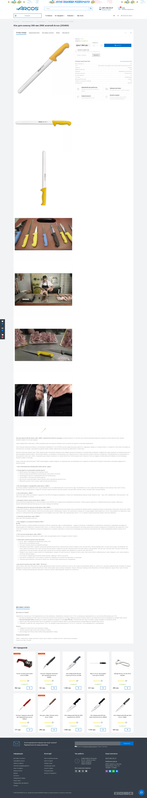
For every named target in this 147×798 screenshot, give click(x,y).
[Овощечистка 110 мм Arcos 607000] (122, 663)
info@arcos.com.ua (111, 761)
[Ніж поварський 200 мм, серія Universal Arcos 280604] (98, 705)
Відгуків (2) (65, 33)
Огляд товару (21, 33)
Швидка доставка (115, 88)
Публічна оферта (18, 763)
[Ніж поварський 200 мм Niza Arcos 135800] (122, 705)
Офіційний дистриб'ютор (89, 87)
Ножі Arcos (16, 21)
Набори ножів (48, 763)
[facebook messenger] (117, 771)
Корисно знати (18, 771)
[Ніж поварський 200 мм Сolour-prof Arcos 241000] (73, 663)
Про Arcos (80, 15)
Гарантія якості (86, 96)
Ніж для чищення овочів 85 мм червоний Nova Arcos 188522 (24, 717)
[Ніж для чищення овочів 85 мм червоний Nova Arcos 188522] (24, 705)
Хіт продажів (59, 15)
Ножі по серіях (48, 761)
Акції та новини (18, 768)
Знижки (16, 785)
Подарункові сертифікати (21, 783)
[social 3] (83, 771)
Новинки (70, 15)
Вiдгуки (16, 773)
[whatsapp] (113, 771)
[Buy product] (29, 688)
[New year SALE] (73, 1)
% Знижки (49, 15)
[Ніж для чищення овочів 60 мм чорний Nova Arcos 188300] (49, 663)
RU (118, 15)
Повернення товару (19, 778)
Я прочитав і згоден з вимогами (92, 746)
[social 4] (86, 771)
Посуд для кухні (48, 771)
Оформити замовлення (127, 9)
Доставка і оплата (48, 33)
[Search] (91, 8)
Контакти (16, 775)
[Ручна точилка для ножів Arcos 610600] (24, 663)
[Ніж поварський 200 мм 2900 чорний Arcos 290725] (73, 705)
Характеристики (34, 33)
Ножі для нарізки (41, 21)
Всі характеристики (126, 61)
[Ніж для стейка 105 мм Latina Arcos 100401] (49, 705)
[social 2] (79, 771)
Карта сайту (17, 780)
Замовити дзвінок (106, 9)
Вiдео (58, 33)
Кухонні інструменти (50, 773)
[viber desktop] (106, 771)
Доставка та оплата (19, 758)
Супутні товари (48, 768)
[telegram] (110, 771)
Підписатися (127, 743)
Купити (96, 55)
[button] (107, 8)
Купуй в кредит (115, 95)
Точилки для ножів (49, 766)
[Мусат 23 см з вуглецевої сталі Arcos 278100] (98, 663)
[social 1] (76, 771)
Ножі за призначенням (28, 21)
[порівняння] (130, 32)
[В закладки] (125, 32)
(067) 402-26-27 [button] (110, 758)
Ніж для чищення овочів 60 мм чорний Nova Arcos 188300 (49, 675)
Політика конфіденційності (90, 746)
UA (114, 15)
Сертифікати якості (19, 761)
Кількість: (95, 42)
